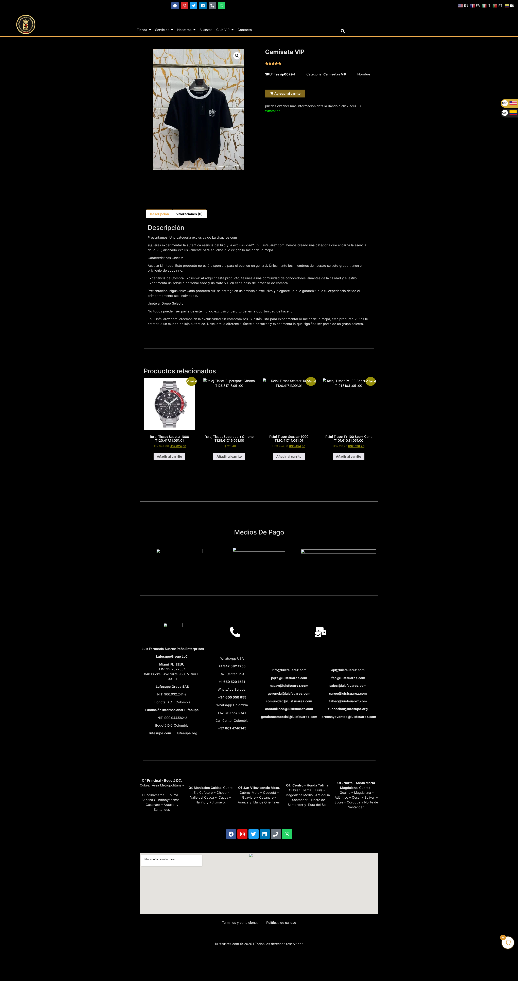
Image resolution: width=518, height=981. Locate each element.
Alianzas (206, 30)
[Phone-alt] (212, 5)
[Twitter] (193, 5)
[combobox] (373, 31)
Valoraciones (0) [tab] (189, 214)
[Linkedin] (203, 5)
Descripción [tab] (159, 214)
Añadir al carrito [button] (169, 456)
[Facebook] (175, 5)
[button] (237, 55)
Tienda (142, 30)
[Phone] (276, 834)
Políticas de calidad (281, 923)
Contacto (245, 30)
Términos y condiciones (240, 923)
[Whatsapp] (221, 5)
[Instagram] (184, 5)
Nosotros (184, 30)
